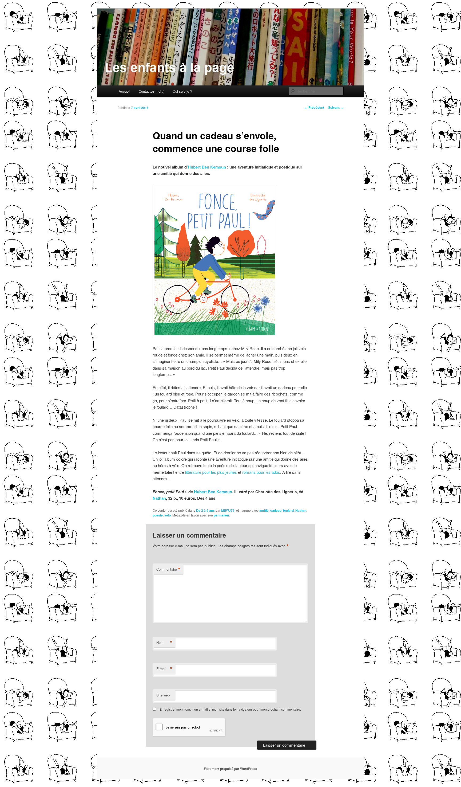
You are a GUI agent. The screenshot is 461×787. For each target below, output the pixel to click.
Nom (164, 642)
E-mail (164, 668)
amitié (264, 510)
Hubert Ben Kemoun (207, 167)
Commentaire (168, 569)
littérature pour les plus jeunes (210, 472)
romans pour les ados (261, 472)
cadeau (275, 510)
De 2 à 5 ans (205, 510)
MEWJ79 (228, 510)
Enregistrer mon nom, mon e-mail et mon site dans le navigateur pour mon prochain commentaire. (230, 709)
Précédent (314, 107)
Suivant (336, 107)
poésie (158, 515)
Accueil (124, 91)
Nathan (159, 498)
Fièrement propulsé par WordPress (230, 768)
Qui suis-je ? (182, 91)
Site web (163, 695)
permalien (221, 515)
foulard (288, 510)
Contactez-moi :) (151, 91)
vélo (167, 515)
